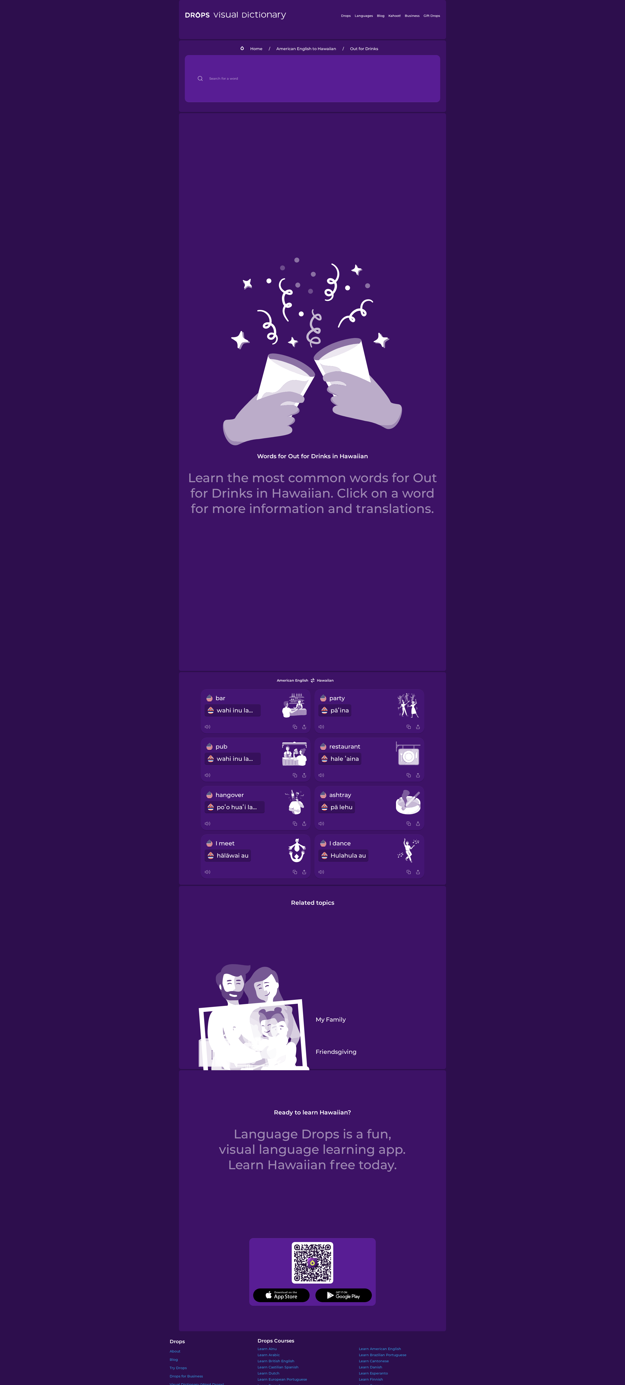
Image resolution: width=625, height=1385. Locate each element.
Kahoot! (394, 16)
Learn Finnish (371, 1379)
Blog (381, 16)
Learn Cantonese (374, 1361)
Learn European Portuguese (282, 1379)
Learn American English (380, 1349)
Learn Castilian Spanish (278, 1367)
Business (412, 16)
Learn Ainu (267, 1349)
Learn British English (276, 1361)
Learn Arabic (269, 1355)
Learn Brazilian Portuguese (382, 1355)
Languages (364, 16)
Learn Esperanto (373, 1373)
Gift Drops (432, 16)
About (175, 1351)
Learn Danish (370, 1367)
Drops (346, 16)
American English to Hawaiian (306, 48)
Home (256, 48)
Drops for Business (186, 1376)
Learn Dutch (269, 1373)
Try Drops (178, 1368)
